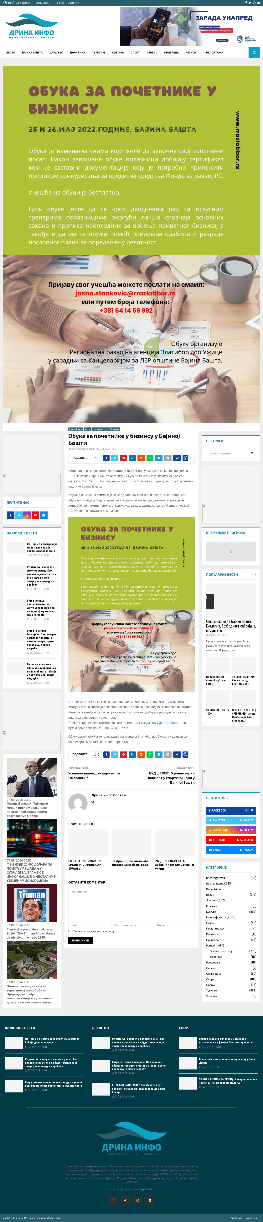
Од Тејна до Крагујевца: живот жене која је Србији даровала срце (42, 547)
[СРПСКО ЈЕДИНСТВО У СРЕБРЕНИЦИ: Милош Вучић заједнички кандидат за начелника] (244, 698)
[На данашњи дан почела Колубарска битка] (218, 665)
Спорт (135, 52)
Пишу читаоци (215, 928)
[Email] (150, 1200)
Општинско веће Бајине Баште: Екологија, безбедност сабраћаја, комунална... (231, 625)
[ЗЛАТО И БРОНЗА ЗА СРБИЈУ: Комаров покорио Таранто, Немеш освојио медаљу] (188, 1083)
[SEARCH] (252, 453)
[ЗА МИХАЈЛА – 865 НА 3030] (218, 698)
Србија (210, 985)
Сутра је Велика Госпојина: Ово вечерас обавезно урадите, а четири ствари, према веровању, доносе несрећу (41, 639)
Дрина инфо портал (83, 448)
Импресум (236, 1218)
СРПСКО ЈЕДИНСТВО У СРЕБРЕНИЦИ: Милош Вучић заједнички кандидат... (244, 715)
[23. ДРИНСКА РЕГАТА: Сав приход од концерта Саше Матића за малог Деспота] (244, 665)
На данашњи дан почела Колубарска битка (216, 680)
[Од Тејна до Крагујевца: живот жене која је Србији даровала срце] (16, 548)
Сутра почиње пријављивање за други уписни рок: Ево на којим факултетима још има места (41, 607)
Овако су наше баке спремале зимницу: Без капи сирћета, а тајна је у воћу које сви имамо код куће (41, 671)
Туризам (98, 52)
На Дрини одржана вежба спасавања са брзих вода (130, 863)
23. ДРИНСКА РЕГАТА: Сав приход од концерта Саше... (243, 680)
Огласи (210, 923)
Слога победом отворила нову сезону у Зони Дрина (227, 1060)
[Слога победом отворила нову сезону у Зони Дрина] (188, 1063)
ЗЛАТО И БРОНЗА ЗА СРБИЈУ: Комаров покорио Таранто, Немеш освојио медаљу (228, 1081)
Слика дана (213, 974)
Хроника (211, 996)
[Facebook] (113, 1200)
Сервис (152, 52)
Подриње (216, 957)
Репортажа (214, 52)
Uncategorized (215, 878)
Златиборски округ (221, 951)
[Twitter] (125, 1200)
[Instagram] (137, 1200)
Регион (191, 52)
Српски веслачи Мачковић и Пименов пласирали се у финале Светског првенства (226, 1040)
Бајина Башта (32, 52)
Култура (118, 52)
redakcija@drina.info (143, 1189)
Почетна (59, 2)
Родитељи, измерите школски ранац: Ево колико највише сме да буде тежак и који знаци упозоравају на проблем (41, 575)
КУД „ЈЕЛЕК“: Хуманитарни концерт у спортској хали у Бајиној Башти (171, 777)
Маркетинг (73, 2)
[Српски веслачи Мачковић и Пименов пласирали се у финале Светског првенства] (188, 1043)
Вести (10, 52)
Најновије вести (100, 429)
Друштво (56, 52)
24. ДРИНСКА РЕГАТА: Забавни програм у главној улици (174, 864)
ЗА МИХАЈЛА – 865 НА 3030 (217, 711)
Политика (77, 52)
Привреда (171, 52)
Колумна (211, 906)
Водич (210, 895)
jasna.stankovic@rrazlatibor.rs (158, 723)
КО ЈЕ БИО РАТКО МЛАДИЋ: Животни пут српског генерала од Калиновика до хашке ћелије (138, 1088)
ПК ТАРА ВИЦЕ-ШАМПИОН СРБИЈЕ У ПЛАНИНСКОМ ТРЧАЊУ (86, 864)
